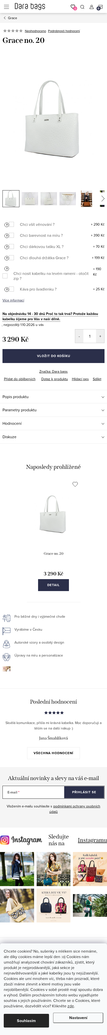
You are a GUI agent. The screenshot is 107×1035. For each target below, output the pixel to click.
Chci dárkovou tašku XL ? (41, 246)
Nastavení (78, 1018)
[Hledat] (82, 6)
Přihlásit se (84, 792)
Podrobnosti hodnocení (64, 31)
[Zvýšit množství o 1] (100, 336)
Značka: (53, 371)
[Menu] (6, 6)
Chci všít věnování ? (37, 224)
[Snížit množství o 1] (79, 336)
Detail (53, 585)
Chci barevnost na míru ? (41, 235)
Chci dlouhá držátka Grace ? (44, 257)
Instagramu (92, 840)
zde (70, 1006)
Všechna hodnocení (53, 753)
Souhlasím (26, 1021)
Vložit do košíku (53, 356)
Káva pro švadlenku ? (38, 289)
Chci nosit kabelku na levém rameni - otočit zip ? (51, 276)
